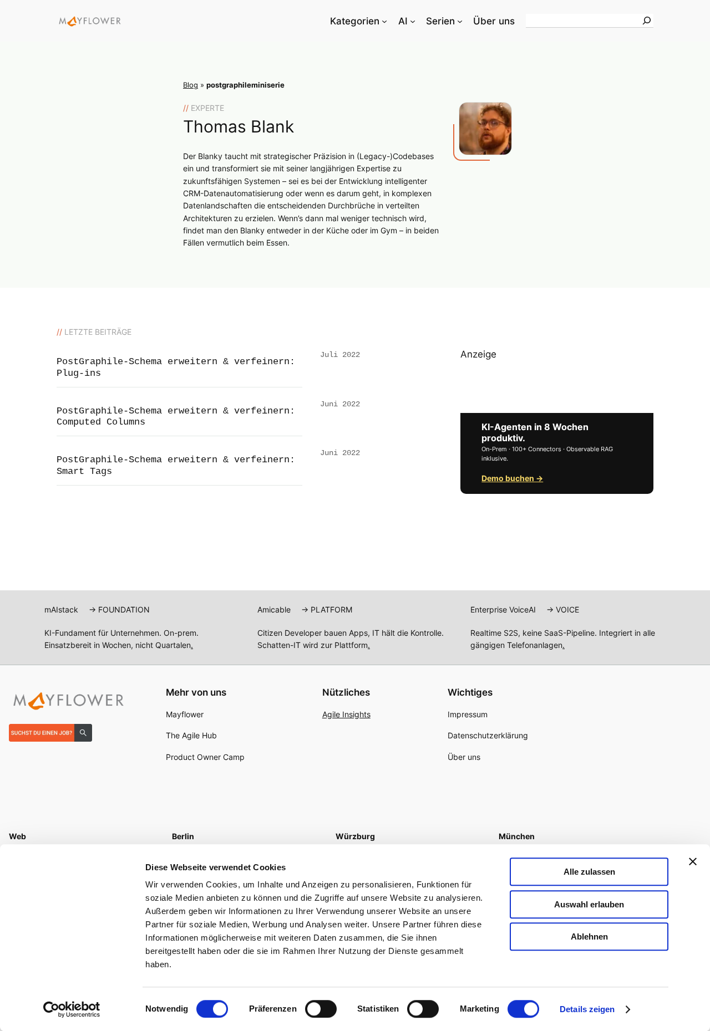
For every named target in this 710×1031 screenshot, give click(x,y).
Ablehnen (589, 936)
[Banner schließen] (693, 861)
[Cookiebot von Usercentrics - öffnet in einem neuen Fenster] (71, 1009)
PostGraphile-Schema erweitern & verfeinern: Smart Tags (176, 465)
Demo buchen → (512, 478)
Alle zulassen (589, 871)
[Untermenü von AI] (412, 21)
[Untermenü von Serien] (460, 21)
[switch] (321, 1009)
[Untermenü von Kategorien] (384, 21)
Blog (190, 85)
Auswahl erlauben (589, 904)
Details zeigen (587, 1009)
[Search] (646, 20)
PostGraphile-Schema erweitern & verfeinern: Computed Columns (176, 416)
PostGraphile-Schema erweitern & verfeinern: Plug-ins (176, 367)
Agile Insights (346, 714)
